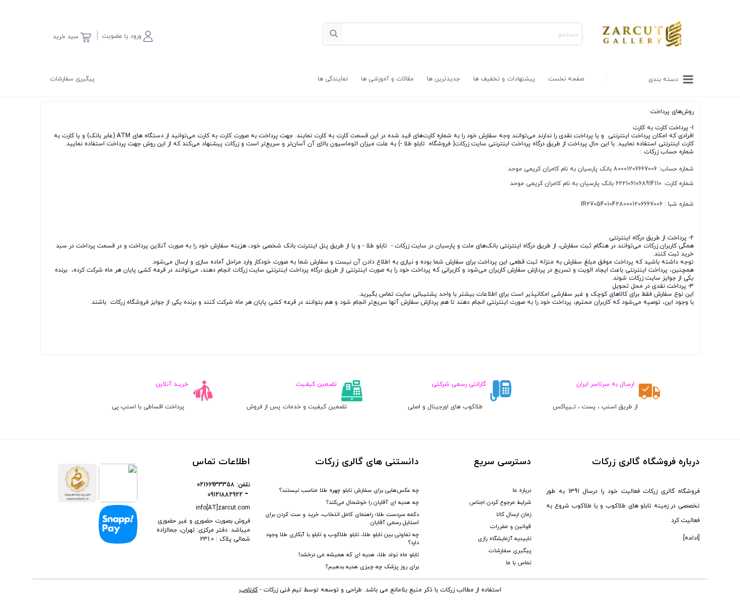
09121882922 (225, 495)
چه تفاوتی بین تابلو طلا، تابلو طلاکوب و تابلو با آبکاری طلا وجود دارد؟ (342, 539)
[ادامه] (691, 538)
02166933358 (216, 485)
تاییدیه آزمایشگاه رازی (504, 539)
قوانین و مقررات (510, 527)
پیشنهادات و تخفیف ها (504, 79)
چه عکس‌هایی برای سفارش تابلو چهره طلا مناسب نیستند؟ (349, 490)
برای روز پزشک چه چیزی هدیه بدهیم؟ (372, 567)
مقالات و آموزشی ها (387, 79)
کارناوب (248, 590)
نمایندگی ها (333, 79)
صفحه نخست (566, 79)
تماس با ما (518, 563)
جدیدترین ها (443, 79)
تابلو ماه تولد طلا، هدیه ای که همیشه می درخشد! (359, 555)
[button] (127, 34)
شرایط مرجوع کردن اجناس (500, 502)
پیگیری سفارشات (72, 79)
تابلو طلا (414, 144)
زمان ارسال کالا (513, 514)
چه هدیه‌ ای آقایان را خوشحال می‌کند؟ (372, 502)
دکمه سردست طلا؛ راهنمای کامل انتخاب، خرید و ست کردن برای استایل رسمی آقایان (342, 518)
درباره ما (521, 490)
